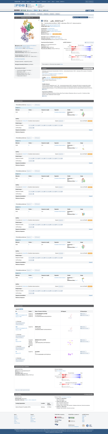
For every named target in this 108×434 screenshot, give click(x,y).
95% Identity (53, 125)
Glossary (32, 420)
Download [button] (44, 1)
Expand (90, 130)
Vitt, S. (56, 38)
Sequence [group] (29, 104)
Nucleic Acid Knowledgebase (73, 426)
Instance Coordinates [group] (19, 324)
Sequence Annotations (31, 45)
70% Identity (42, 125)
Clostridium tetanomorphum (52, 30)
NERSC (47, 432)
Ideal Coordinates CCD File (20, 322)
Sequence (46, 13)
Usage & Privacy (17, 423)
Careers (57, 1)
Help (87, 1)
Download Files (84, 17)
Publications (16, 418)
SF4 (16, 340)
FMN (17, 313)
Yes (50, 34)
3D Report (87, 42)
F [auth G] (30, 277)
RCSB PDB (17, 1)
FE (16, 351)
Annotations (33, 13)
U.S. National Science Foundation (37, 429)
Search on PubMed (55, 77)
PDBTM (56, 34)
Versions (57, 13)
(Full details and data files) (66, 397)
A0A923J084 (25, 286)
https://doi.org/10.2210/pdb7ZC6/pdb (52, 25)
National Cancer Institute (74, 429)
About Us (15, 416)
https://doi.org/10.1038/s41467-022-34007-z (53, 78)
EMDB (51, 26)
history (61, 64)
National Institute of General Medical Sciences (29, 431)
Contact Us (32, 416)
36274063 (48, 77)
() (21, 315)
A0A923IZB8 (25, 253)
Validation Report (25, 47)
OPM (54, 34)
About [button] (53, 1)
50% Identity (36, 125)
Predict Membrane (29, 48)
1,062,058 (39, 4)
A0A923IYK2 (25, 220)
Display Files (76, 17)
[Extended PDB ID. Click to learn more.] (64, 20)
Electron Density (18, 47)
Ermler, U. (53, 38)
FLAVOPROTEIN (51, 28)
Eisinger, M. (51, 73)
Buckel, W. (60, 38)
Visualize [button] (33, 1)
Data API (91, 17)
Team (15, 420)
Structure (26, 13)
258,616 (29, 4)
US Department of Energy (55, 429)
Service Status (33, 421)
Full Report (91, 42)
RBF (17, 326)
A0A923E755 (25, 154)
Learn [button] (49, 1)
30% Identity (31, 125)
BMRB (83, 420)
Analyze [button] (38, 1)
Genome (52, 13)
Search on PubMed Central (63, 77)
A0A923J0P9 (25, 120)
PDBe (83, 417)
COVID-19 (62, 1)
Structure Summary (19, 13)
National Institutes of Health (45, 431)
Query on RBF (18, 329)
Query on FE (18, 353)
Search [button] (28, 1)
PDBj (83, 418)
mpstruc (60, 34)
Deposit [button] (23, 1)
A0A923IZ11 (24, 187)
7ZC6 (43, 81)
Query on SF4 (18, 341)
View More (45, 89)
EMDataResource (56, 26)
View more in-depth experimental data (22, 389)
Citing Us (15, 417)
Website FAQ (33, 418)
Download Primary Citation (88, 68)
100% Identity (59, 125)
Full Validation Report (61, 370)
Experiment (39, 13)
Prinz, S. (47, 73)
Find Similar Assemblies (20, 59)
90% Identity (48, 125)
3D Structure (37, 104)
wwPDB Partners (85, 414)
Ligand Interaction (18, 48)
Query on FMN (18, 316)
